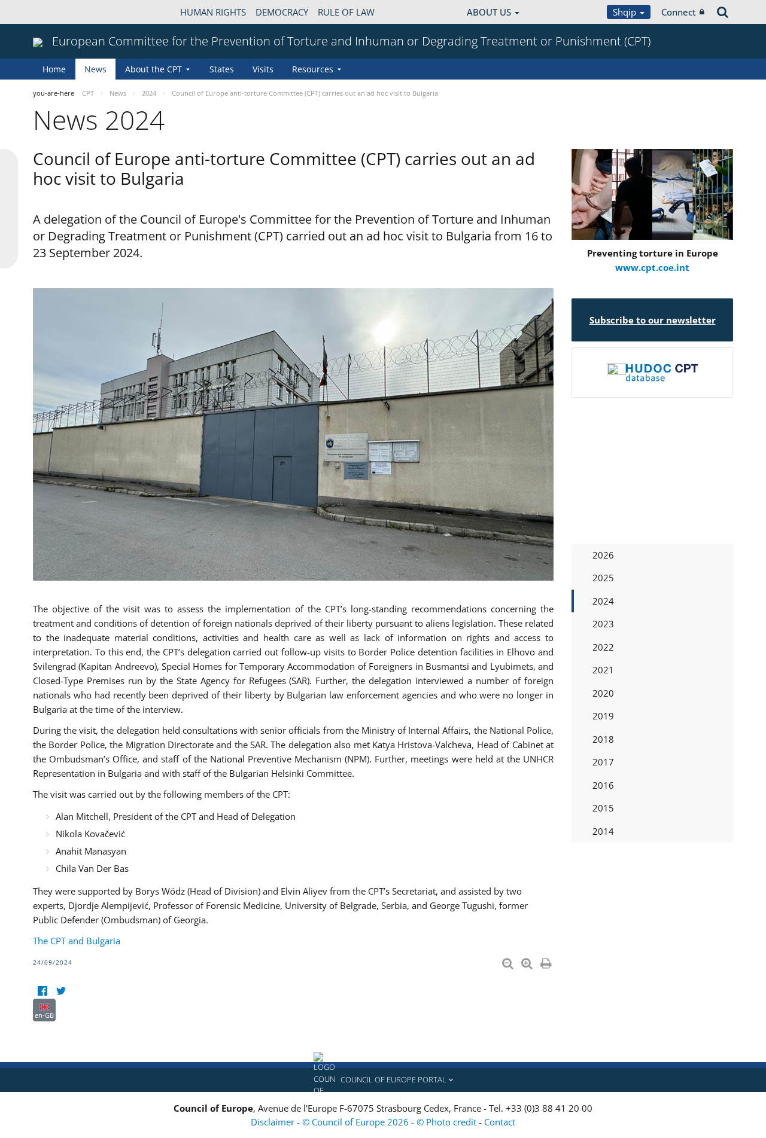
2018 (603, 739)
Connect (678, 12)
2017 (603, 762)
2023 (603, 624)
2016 (603, 785)
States (221, 69)
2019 (603, 716)
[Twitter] (60, 991)
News (95, 69)
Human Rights (213, 12)
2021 (603, 670)
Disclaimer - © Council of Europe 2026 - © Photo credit (365, 1122)
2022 (603, 647)
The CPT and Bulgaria (76, 941)
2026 (603, 555)
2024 (603, 601)
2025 (603, 578)
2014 (603, 831)
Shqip (626, 12)
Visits (263, 69)
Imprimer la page (547, 961)
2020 (603, 693)
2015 (603, 808)
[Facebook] (42, 991)
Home (54, 69)
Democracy (282, 12)
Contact (499, 1122)
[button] (383, 1080)
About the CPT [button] (153, 69)
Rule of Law (346, 12)
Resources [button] (312, 69)
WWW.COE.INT (63, 12)
